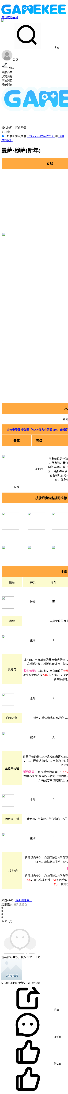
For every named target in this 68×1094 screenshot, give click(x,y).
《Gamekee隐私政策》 (41, 136)
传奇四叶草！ (23, 900)
